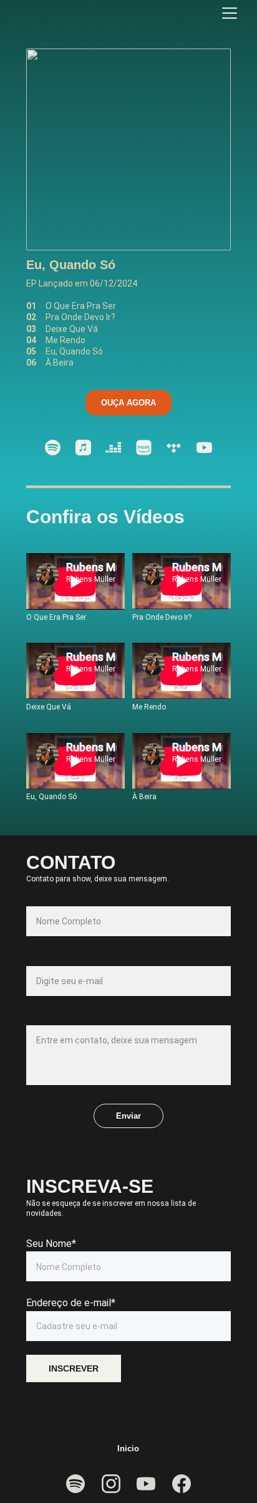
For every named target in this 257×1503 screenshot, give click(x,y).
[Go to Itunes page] (83, 447)
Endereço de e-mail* (70, 1303)
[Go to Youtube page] (204, 447)
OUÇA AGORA (128, 402)
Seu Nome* (51, 1243)
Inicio (128, 1448)
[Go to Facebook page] (181, 1483)
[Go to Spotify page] (53, 447)
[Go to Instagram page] (111, 1483)
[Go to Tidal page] (174, 447)
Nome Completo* (64, 898)
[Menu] (229, 13)
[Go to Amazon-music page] (144, 447)
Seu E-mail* (51, 958)
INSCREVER (74, 1368)
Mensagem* (52, 1017)
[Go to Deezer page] (113, 447)
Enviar (128, 1116)
